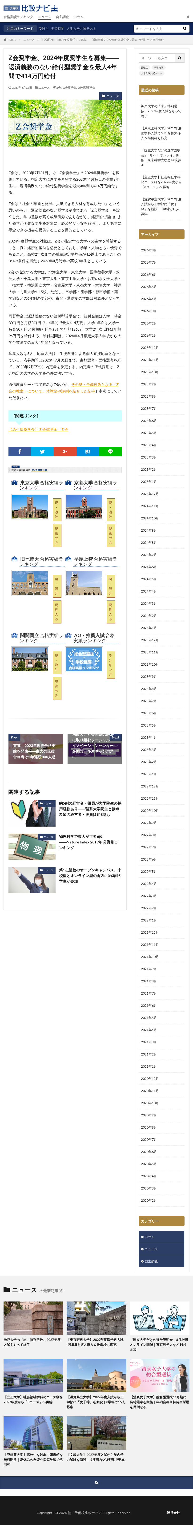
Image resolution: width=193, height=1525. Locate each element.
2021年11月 (150, 945)
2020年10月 (150, 1103)
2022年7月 (149, 847)
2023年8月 (149, 689)
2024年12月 (150, 494)
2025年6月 (149, 421)
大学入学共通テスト (81, 28)
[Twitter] (42, 451)
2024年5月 (149, 579)
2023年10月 (150, 664)
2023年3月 (149, 750)
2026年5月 (149, 287)
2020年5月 (149, 1164)
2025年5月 (149, 433)
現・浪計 (56, 510)
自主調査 (62, 17)
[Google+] (65, 451)
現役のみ (56, 535)
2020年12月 (150, 1079)
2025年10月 (150, 372)
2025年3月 (149, 457)
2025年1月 (149, 482)
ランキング (110, 664)
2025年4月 (149, 445)
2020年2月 (149, 1200)
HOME (12, 39)
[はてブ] (87, 451)
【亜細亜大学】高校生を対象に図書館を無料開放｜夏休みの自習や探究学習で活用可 (33, 1459)
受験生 (44, 28)
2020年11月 (150, 1091)
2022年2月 (149, 908)
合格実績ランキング (18, 17)
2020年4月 (149, 1176)
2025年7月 (149, 408)
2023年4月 (149, 737)
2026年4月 (149, 299)
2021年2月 (149, 1054)
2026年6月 (149, 274)
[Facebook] (19, 451)
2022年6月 (149, 859)
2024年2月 (149, 616)
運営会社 (173, 1512)
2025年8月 (149, 396)
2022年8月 (149, 835)
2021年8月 (149, 981)
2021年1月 (149, 1066)
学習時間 (57, 28)
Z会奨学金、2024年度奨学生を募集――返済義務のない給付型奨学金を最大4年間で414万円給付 (103, 39)
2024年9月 (149, 530)
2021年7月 (149, 993)
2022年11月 (150, 798)
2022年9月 (149, 823)
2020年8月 (149, 1127)
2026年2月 (149, 323)
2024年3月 (149, 603)
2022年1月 (149, 920)
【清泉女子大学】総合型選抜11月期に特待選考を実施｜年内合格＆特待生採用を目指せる (159, 1402)
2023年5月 (149, 725)
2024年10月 (150, 518)
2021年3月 (149, 1042)
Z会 (58, 87)
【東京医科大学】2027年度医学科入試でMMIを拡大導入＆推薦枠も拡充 (161, 133)
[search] (184, 29)
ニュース (44, 17)
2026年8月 (149, 250)
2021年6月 (149, 1005)
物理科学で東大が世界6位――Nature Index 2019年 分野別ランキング (88, 842)
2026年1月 (149, 335)
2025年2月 (149, 469)
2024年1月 (149, 628)
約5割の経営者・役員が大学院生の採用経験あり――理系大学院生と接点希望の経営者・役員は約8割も (90, 809)
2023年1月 (149, 774)
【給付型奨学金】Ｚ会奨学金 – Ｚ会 (38, 429)
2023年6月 (149, 713)
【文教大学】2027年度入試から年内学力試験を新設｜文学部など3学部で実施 (96, 1457)
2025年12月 (150, 348)
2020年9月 (149, 1115)
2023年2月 (149, 762)
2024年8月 (149, 542)
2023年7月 (149, 701)
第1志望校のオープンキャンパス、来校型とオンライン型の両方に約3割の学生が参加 (90, 875)
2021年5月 (149, 1018)
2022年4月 (149, 884)
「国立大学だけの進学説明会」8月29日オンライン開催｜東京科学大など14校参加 (161, 157)
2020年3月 (149, 1188)
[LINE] (110, 451)
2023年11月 (150, 652)
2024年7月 (149, 555)
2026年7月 (149, 262)
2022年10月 (150, 811)
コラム (79, 17)
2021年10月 (150, 957)
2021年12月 (150, 932)
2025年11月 (150, 360)
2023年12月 (150, 640)
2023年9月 (149, 677)
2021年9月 (149, 969)
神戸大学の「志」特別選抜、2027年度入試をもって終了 (161, 111)
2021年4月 (149, 1030)
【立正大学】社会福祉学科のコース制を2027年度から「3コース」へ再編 (161, 182)
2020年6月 (149, 1152)
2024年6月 (149, 567)
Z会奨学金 (69, 87)
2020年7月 (149, 1139)
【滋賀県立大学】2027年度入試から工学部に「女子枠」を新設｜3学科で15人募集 (161, 206)
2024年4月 (149, 591)
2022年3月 (149, 896)
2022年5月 (149, 871)
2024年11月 (150, 506)
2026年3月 (149, 311)
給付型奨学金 (86, 87)
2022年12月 (150, 786)
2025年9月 (149, 384)
